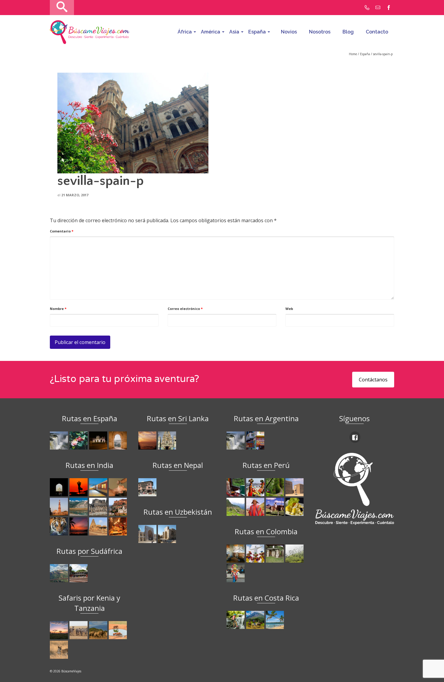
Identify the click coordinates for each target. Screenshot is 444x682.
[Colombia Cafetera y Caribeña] (295, 554)
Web (289, 308)
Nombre (58, 308)
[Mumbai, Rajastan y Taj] (118, 507)
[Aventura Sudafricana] (59, 573)
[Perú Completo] (256, 507)
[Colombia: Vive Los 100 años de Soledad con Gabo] (236, 554)
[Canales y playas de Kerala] (79, 526)
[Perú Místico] (256, 487)
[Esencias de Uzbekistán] (168, 534)
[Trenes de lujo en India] (99, 487)
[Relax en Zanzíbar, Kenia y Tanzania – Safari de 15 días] (59, 630)
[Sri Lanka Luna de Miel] (148, 440)
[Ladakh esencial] (79, 507)
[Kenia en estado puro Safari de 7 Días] (79, 630)
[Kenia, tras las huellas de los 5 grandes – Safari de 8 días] (59, 650)
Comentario (61, 231)
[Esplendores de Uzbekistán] (148, 534)
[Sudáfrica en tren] (79, 573)
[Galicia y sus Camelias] (79, 440)
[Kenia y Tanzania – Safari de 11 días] (99, 630)
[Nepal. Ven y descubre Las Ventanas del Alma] (148, 487)
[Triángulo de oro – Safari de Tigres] (59, 526)
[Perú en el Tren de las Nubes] (236, 487)
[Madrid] (99, 440)
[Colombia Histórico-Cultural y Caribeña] (275, 554)
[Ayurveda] (118, 487)
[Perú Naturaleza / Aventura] (275, 487)
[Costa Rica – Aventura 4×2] (236, 620)
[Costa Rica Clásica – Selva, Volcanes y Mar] (256, 620)
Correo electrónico (185, 308)
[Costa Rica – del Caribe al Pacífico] (275, 620)
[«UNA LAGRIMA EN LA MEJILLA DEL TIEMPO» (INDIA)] (59, 487)
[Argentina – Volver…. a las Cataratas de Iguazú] (236, 440)
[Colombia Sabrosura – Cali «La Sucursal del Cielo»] (256, 554)
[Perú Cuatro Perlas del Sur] (275, 507)
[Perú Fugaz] (236, 507)
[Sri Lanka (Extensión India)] (168, 440)
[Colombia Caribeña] (236, 573)
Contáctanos (373, 379)
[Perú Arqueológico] (295, 487)
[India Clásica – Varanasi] (118, 526)
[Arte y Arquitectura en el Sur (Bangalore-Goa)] (99, 507)
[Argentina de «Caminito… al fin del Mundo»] (256, 440)
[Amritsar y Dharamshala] (59, 507)
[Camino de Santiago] (59, 440)
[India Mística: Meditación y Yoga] (79, 487)
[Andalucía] (118, 440)
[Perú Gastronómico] (295, 507)
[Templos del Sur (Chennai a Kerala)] (99, 526)
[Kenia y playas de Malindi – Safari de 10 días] (118, 630)
